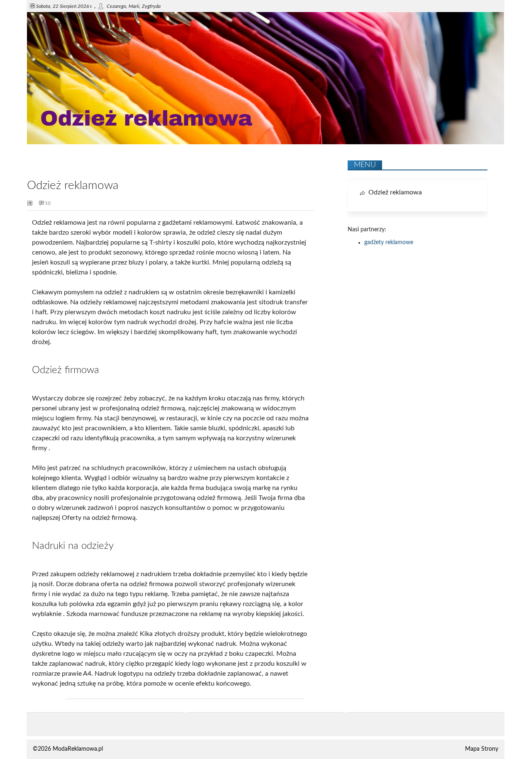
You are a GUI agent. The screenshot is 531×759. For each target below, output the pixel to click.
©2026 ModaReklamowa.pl (68, 749)
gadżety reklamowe (388, 242)
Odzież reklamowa (395, 192)
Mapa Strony (481, 749)
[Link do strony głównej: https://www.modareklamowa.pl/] (265, 142)
